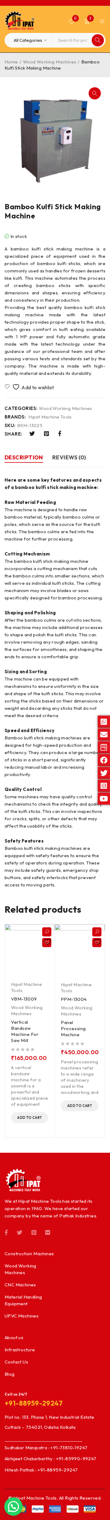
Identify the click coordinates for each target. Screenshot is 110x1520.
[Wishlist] (30, 387)
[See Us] (33, 1232)
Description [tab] (24, 457)
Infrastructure (20, 1350)
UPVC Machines (21, 1316)
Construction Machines (29, 1253)
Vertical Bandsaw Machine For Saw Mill (25, 1031)
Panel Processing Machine (73, 1028)
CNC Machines (20, 1285)
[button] (95, 93)
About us (14, 1337)
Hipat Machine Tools (50, 417)
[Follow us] (19, 1232)
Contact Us (16, 1362)
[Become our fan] (6, 1232)
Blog (10, 1374)
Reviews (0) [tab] (69, 457)
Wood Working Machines (49, 62)
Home (11, 62)
